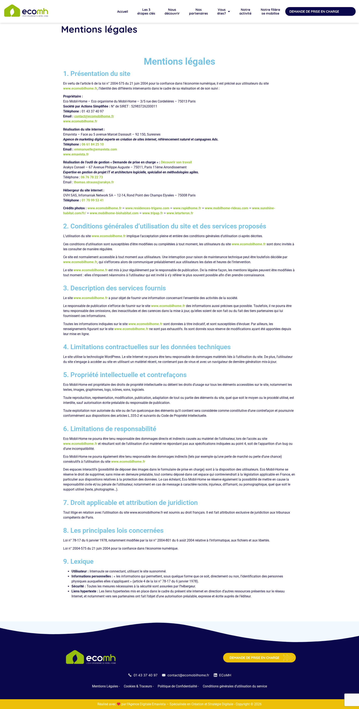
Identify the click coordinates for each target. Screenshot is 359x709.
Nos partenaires (198, 11)
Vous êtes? (221, 11)
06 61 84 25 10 (93, 144)
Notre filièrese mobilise (270, 11)
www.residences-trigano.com (147, 208)
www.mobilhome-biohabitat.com (114, 213)
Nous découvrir (172, 11)
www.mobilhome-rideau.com (226, 208)
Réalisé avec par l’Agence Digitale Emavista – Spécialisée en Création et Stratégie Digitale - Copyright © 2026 (179, 704)
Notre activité (245, 11)
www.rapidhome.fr (187, 208)
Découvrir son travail (176, 162)
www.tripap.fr (152, 213)
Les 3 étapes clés (146, 11)
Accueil (122, 11)
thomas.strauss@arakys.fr (94, 182)
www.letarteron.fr (180, 213)
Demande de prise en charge (314, 11)
